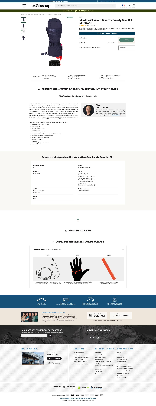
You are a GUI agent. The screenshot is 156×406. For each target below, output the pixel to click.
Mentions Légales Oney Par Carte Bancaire (103, 362)
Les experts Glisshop (100, 355)
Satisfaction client (121, 357)
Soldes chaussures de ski (123, 373)
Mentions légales (99, 359)
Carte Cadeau (77, 355)
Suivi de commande (78, 359)
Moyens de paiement (79, 352)
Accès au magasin (54, 358)
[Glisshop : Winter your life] (41, 6)
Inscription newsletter (122, 359)
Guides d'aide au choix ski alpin (124, 366)
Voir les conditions (45, 78)
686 (80, 17)
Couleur (83, 38)
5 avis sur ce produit (90, 25)
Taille (82, 42)
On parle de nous (99, 371)
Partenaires (119, 364)
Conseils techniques (121, 361)
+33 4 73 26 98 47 (122, 315)
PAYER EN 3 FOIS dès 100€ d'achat (58, 1)
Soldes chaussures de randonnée (125, 371)
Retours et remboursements (81, 361)
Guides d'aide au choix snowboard (125, 368)
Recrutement (98, 374)
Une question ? (120, 352)
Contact (118, 355)
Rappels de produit (121, 377)
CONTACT (99, 315)
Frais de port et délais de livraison (82, 357)
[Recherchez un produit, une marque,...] (113, 6)
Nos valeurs (98, 352)
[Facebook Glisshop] (90, 337)
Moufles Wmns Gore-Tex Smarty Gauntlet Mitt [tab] (78, 96)
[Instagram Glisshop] (94, 337)
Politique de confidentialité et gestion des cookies (83, 398)
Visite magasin (98, 369)
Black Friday (119, 375)
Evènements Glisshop (100, 357)
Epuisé (127, 40)
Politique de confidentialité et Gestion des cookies (104, 366)
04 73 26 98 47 (116, 115)
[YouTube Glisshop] (98, 337)
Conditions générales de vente (81, 364)
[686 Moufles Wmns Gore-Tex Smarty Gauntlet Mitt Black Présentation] (52, 42)
